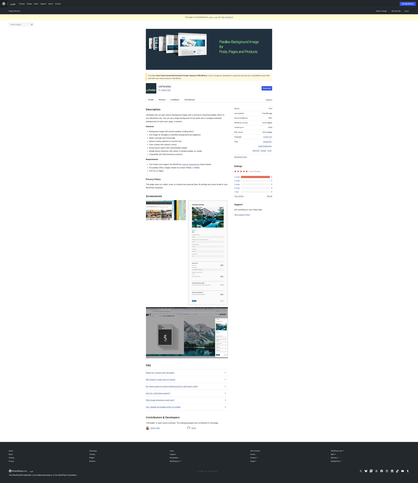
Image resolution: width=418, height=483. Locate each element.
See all (269, 196)
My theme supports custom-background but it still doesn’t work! (172, 386)
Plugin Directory (14, 11)
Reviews (162, 100)
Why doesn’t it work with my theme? (160, 380)
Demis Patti (165, 90)
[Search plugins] (32, 24)
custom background (264, 146)
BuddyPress (336, 461)
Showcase (93, 451)
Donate (254, 458)
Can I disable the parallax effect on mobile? (163, 407)
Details (151, 100)
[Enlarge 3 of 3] (225, 310)
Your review (239, 196)
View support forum (242, 215)
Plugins (91, 458)
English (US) (267, 137)
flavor (193, 428)
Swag (253, 461)
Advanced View (240, 157)
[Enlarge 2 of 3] (225, 203)
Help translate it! (227, 17)
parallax (263, 151)
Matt (333, 454)
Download (267, 88)
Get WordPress (408, 4)
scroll (269, 151)
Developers (174, 458)
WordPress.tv (175, 461)
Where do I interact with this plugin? (160, 373)
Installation (175, 100)
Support (269, 100)
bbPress (335, 458)
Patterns (92, 461)
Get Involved (255, 451)
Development (189, 100)
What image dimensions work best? (160, 400)
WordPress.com (337, 451)
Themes (92, 454)
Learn (172, 451)
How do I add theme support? (158, 393)
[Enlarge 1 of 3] (183, 203)
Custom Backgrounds (190, 164)
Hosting (11, 458)
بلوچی (31, 471)
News (11, 454)
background (267, 142)
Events (252, 454)
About (11, 451)
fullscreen (256, 151)
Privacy (11, 461)
